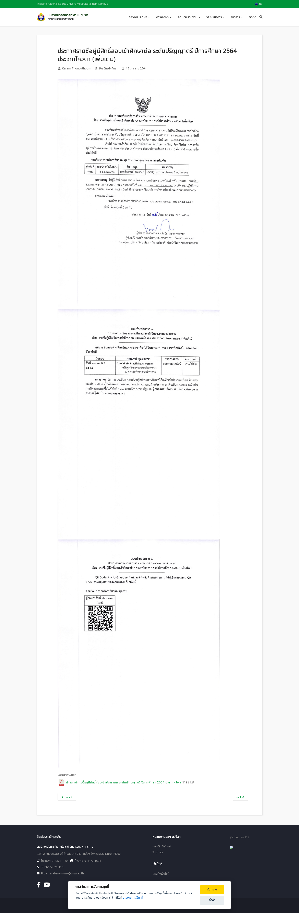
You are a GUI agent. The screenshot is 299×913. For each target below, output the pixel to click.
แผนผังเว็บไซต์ (161, 874)
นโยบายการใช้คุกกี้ (133, 898)
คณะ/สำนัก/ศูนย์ (162, 847)
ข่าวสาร (235, 17)
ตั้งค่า (212, 900)
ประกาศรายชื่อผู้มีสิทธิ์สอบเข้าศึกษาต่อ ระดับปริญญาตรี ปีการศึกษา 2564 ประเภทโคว (123, 782)
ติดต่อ (252, 17)
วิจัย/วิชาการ (214, 17)
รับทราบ (212, 890)
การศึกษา (162, 17)
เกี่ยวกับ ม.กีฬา (137, 17)
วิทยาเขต (158, 852)
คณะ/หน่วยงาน (188, 17)
